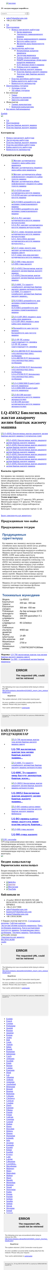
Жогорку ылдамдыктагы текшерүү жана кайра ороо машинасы (26, 168)
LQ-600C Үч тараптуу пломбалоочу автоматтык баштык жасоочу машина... (26, 293)
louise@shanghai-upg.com (17, 914)
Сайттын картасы (17, 923)
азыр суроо (6, 878)
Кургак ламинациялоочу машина (31, 39)
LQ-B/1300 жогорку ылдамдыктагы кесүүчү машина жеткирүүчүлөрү (25, 404)
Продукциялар (12, 27)
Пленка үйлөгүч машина (28, 58)
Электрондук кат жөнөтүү (12, 937)
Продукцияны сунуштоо (17, 86)
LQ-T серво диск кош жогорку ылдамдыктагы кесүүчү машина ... (26, 256)
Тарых (14, 95)
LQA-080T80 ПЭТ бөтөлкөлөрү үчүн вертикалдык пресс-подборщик (25, 360)
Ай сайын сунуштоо (20, 90)
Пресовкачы (34, 932)
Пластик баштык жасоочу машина (26, 69)
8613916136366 (8, 939)
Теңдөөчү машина (20, 932)
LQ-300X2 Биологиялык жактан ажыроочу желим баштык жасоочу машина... (26, 797)
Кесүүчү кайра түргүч (26, 41)
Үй (7, 25)
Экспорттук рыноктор (21, 97)
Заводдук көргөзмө (19, 100)
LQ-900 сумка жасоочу (21, 264)
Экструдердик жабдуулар (22, 48)
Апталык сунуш (18, 88)
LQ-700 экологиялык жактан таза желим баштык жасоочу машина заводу (24, 655)
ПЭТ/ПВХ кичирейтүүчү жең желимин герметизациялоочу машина (24, 211)
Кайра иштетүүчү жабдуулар (24, 81)
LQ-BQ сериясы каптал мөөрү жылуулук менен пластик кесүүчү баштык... (26, 821)
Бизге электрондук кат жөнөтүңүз (16, 515)
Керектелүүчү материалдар (23, 83)
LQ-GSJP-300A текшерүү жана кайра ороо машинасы (25, 322)
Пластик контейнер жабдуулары (25, 79)
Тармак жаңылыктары (21, 104)
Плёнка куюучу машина (27, 67)
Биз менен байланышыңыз (18, 109)
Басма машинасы (24, 32)
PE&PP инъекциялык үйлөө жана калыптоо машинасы (32, 61)
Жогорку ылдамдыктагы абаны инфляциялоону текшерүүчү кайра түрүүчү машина (26, 183)
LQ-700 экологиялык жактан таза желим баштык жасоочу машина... (23, 753)
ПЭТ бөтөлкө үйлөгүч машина (30, 65)
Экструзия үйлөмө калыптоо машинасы (19, 925)
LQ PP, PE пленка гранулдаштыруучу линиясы (24, 345)
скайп (3, 942)
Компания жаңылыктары (22, 107)
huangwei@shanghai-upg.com (18, 912)
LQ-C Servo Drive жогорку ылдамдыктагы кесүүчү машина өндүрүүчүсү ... (25, 241)
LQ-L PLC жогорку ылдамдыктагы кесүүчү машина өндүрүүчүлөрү (27, 226)
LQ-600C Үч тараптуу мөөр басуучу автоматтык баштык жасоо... (26, 775)
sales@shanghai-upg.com (16, 18)
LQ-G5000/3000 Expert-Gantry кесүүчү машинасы (24, 389)
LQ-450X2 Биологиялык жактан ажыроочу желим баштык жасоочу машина (26, 277)
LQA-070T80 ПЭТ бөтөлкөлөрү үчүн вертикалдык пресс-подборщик (25, 376)
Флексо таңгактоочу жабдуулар (25, 29)
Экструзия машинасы (26, 55)
